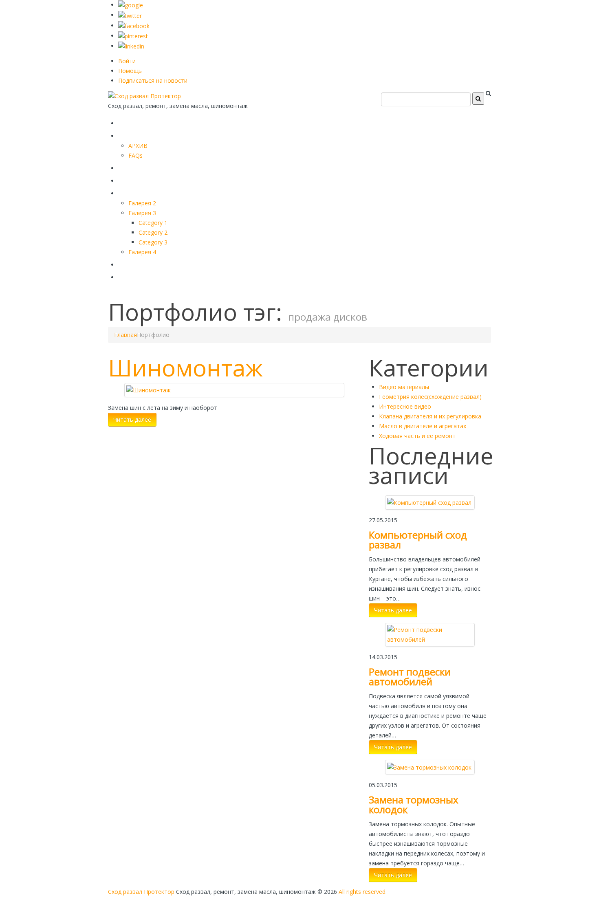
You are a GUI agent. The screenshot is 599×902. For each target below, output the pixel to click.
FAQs (135, 155)
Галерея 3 (142, 213)
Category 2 (153, 232)
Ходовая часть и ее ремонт (417, 436)
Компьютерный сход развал (418, 539)
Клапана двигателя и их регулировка (430, 416)
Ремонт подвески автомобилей (410, 676)
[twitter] (130, 15)
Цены (131, 179)
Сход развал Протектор (141, 891)
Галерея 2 (142, 203)
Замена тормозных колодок (413, 804)
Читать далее (132, 419)
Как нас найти (150, 263)
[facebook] (134, 25)
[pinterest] (133, 36)
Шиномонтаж (185, 367)
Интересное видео (405, 406)
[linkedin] (131, 46)
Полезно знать (152, 191)
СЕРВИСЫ (140, 166)
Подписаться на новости (152, 80)
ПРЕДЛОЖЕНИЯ (155, 134)
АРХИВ (138, 146)
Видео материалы (404, 387)
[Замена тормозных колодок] (429, 766)
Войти (127, 61)
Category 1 (153, 223)
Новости (138, 275)
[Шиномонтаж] (148, 390)
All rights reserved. (363, 891)
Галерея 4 (142, 252)
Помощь (130, 71)
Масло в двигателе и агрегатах (422, 426)
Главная (137, 121)
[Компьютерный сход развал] (429, 502)
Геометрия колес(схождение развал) (430, 396)
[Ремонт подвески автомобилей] (430, 634)
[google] (130, 5)
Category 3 (153, 242)
